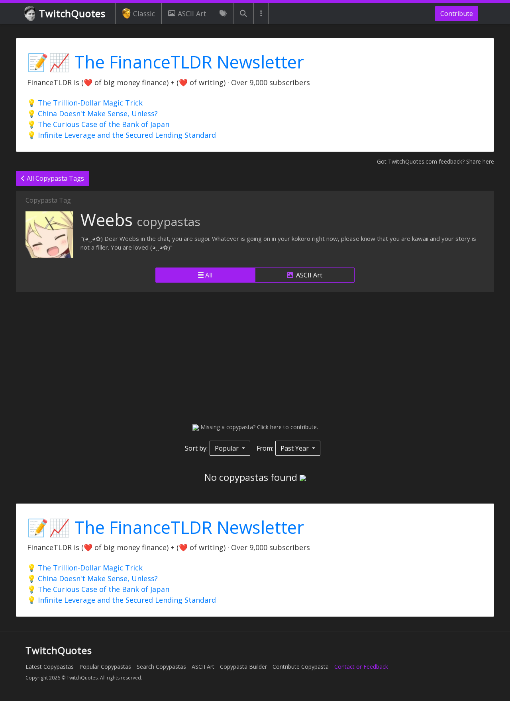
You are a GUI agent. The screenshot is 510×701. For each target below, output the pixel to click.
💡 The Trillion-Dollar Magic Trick (85, 102)
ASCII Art (192, 13)
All (208, 275)
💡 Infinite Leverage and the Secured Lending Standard (121, 135)
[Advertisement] (255, 357)
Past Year (295, 448)
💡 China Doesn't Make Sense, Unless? (92, 113)
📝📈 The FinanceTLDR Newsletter (165, 62)
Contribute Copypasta (301, 666)
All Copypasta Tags (54, 178)
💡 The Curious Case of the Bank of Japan (98, 124)
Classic (144, 13)
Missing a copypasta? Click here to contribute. (258, 427)
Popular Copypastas (105, 666)
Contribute (456, 13)
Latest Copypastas (50, 666)
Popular (227, 448)
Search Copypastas (161, 666)
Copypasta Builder (243, 666)
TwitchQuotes (72, 13)
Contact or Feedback (361, 666)
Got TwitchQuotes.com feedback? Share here (435, 161)
